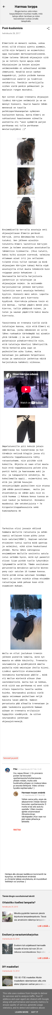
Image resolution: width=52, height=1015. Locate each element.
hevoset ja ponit (10, 758)
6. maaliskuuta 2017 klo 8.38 (34, 795)
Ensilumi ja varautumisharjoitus (20, 934)
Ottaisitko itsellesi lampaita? (18, 902)
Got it (34, 1012)
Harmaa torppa (26, 7)
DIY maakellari (10, 966)
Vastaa (17, 830)
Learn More (21, 1012)
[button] (48, 29)
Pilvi (15, 769)
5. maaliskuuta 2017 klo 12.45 (29, 769)
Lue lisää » (44, 926)
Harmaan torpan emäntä (33, 792)
